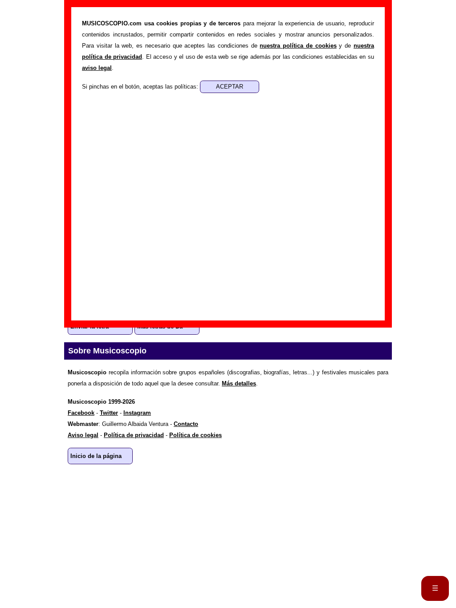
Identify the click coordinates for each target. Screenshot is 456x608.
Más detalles (239, 383)
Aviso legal (83, 435)
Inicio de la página (96, 456)
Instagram (137, 412)
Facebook (81, 412)
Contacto (186, 424)
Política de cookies (195, 435)
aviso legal (97, 68)
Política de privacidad (134, 435)
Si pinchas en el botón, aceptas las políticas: (141, 86)
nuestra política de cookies (298, 45)
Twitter (109, 412)
